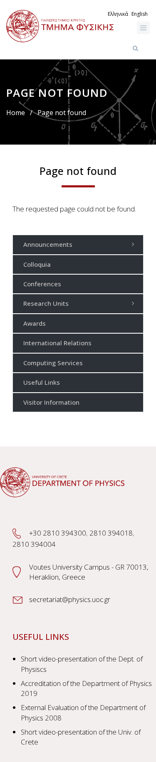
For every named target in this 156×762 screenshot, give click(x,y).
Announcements (47, 244)
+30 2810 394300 (57, 533)
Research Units (46, 303)
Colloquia (37, 264)
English (139, 13)
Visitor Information (51, 402)
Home (15, 112)
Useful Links (41, 382)
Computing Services (53, 363)
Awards (34, 323)
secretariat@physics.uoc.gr (69, 599)
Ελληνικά (118, 13)
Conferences (42, 284)
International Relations (57, 343)
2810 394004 (34, 544)
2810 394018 (111, 533)
